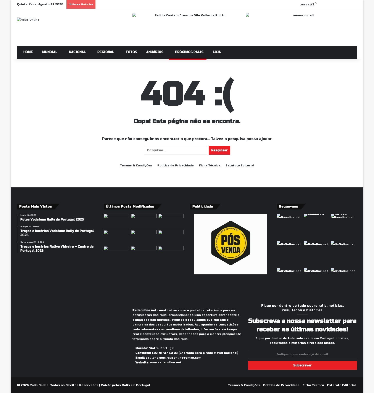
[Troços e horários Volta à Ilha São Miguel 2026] (171, 221)
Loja (216, 52)
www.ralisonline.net (165, 362)
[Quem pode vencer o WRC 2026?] (116, 253)
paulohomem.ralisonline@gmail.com (173, 357)
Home (28, 52)
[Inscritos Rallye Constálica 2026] (143, 237)
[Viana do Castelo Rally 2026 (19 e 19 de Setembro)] (171, 253)
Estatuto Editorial (240, 165)
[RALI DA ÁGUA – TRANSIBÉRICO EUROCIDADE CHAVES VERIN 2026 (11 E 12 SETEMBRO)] (171, 237)
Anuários (154, 52)
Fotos (131, 52)
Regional (105, 52)
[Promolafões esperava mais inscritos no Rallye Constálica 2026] (143, 221)
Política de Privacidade (175, 165)
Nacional (77, 52)
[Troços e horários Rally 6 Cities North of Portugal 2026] (116, 221)
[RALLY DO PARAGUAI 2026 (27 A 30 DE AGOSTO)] (143, 253)
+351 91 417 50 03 (165, 353)
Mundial (49, 52)
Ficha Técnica (209, 165)
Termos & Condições (136, 165)
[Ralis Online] (28, 20)
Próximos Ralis (188, 52)
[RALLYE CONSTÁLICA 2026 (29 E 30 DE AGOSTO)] (116, 237)
